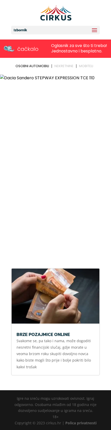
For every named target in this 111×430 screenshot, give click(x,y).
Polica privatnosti (81, 422)
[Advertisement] (55, 202)
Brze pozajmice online (43, 334)
